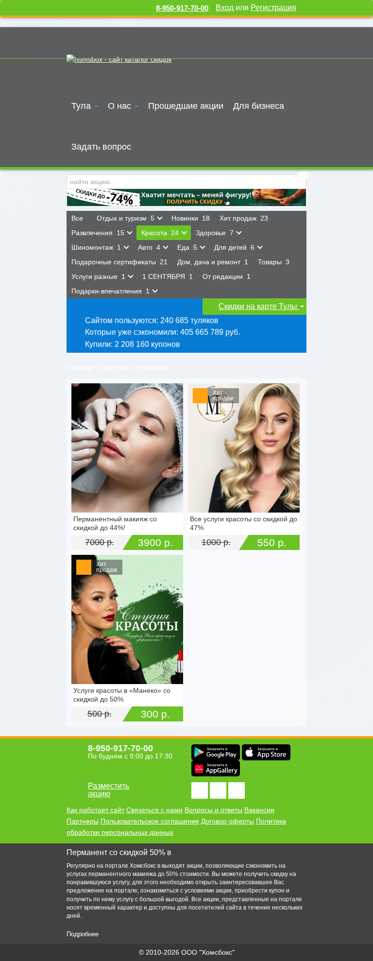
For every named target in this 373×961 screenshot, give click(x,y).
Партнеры (83, 821)
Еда (187, 247)
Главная (80, 367)
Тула (82, 106)
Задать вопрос (101, 147)
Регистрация (273, 7)
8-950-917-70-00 (182, 8)
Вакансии (259, 810)
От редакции (227, 276)
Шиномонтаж (96, 247)
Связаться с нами (154, 810)
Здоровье (215, 233)
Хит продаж (244, 218)
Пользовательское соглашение (150, 821)
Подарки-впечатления (110, 291)
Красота (160, 233)
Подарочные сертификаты (119, 262)
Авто (149, 247)
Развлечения (97, 233)
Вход (225, 7)
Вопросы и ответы (213, 810)
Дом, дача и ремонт (212, 262)
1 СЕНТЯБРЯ (167, 276)
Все (79, 218)
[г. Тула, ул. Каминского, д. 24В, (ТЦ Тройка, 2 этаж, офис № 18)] (127, 448)
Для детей (234, 247)
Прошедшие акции (185, 106)
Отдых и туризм (125, 218)
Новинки (190, 218)
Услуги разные (98, 276)
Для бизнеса (258, 106)
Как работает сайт (95, 810)
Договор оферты (227, 821)
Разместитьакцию (108, 790)
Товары (273, 262)
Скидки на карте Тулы (259, 306)
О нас (121, 106)
